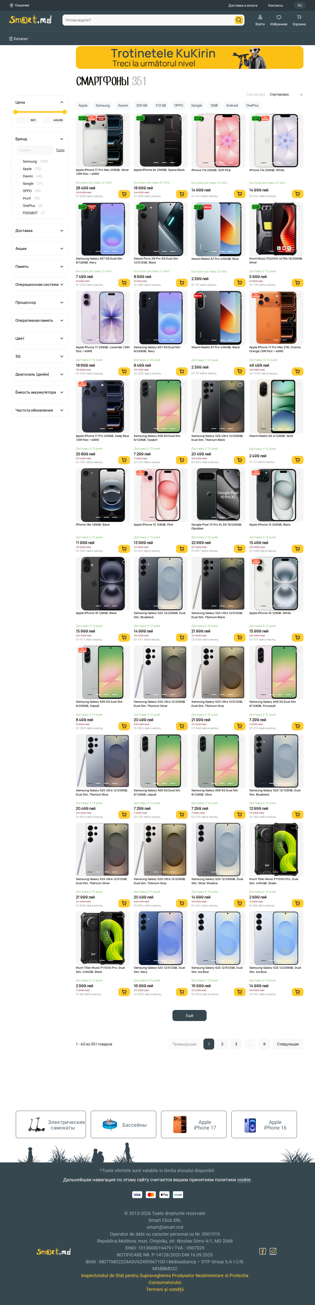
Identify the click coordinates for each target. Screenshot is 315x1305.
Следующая (288, 1044)
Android (232, 105)
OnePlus (33, 205)
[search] (239, 20)
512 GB (161, 105)
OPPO (32, 191)
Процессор (25, 302)
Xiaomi (32, 176)
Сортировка (256, 94)
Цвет (19, 338)
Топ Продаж (91, 118)
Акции (21, 248)
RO (300, 5)
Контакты (275, 5)
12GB (214, 105)
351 (139, 81)
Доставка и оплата (243, 5)
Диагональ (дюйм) (32, 374)
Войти (260, 24)
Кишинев (22, 5)
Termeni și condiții (165, 1289)
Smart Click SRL (36, 1302)
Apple (32, 169)
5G (18, 356)
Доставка (24, 230)
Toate (60, 150)
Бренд (21, 138)
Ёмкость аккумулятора (35, 392)
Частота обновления (34, 410)
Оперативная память (34, 320)
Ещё (189, 1015)
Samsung (35, 161)
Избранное (278, 24)
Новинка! (207, 207)
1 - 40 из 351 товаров (94, 1044)
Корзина (299, 24)
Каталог (21, 38)
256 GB (141, 105)
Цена (20, 102)
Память (22, 266)
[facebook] (262, 1251)
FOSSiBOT (34, 213)
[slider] (15, 112)
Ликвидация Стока (101, 118)
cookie (244, 1179)
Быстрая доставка (82, 118)
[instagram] (273, 1251)
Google (33, 183)
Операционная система (37, 284)
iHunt (31, 198)
